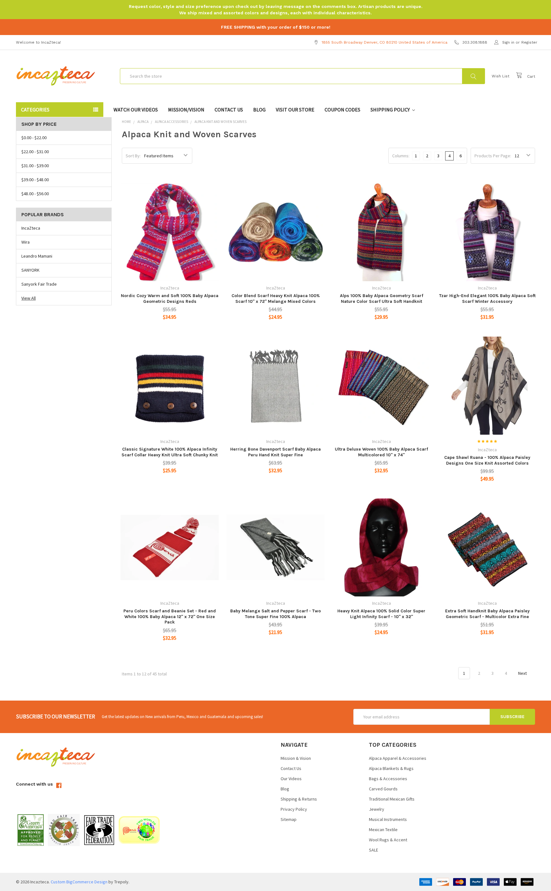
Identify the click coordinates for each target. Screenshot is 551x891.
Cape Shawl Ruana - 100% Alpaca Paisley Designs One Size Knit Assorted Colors (487, 460)
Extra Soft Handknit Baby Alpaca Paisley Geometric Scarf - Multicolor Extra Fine (487, 613)
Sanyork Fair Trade (39, 284)
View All (28, 298)
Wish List (500, 76)
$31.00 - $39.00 (35, 165)
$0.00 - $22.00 (34, 137)
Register (529, 42)
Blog (259, 109)
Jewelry (376, 809)
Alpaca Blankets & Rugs (391, 768)
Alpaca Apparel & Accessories (397, 758)
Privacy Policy (294, 809)
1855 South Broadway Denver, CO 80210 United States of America (384, 42)
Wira (25, 242)
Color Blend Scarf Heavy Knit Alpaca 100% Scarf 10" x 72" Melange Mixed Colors (275, 298)
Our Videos (291, 778)
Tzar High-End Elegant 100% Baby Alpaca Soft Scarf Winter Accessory (487, 298)
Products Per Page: (492, 156)
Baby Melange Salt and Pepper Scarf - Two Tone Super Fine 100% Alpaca (275, 613)
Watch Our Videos (136, 109)
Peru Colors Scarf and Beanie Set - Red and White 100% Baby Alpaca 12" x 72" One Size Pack (169, 616)
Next (523, 673)
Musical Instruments (388, 819)
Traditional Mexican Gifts (392, 799)
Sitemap (289, 819)
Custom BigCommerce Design (79, 882)
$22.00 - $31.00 (35, 151)
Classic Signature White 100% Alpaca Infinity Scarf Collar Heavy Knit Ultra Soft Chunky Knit (169, 452)
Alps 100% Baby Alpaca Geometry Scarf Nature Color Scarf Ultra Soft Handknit (381, 298)
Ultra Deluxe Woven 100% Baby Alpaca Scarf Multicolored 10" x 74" (381, 452)
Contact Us (229, 109)
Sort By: (133, 156)
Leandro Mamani (36, 256)
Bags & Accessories (388, 778)
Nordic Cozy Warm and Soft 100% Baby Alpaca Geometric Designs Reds (169, 298)
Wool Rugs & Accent (388, 840)
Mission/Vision (186, 109)
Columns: (400, 156)
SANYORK (30, 270)
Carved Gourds (383, 789)
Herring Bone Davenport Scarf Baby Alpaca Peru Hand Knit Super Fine (275, 452)
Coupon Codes (342, 109)
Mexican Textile (383, 829)
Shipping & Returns (299, 799)
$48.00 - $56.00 (35, 193)
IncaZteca (30, 228)
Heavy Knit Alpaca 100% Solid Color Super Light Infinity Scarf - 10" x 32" (381, 613)
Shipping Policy (391, 109)
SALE (373, 850)
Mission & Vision (296, 758)
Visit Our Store (295, 109)
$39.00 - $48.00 (35, 179)
